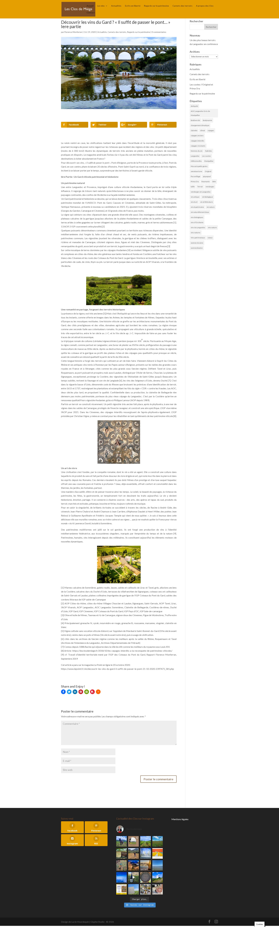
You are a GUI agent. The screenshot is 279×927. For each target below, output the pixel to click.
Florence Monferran (73, 32)
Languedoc (195, 156)
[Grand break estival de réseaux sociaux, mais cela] (145, 877)
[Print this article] (86, 691)
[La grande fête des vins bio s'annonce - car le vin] (157, 889)
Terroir (200, 186)
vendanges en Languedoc (201, 192)
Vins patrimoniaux (198, 238)
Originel (208, 171)
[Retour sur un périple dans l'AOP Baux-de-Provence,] (133, 841)
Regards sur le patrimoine (156, 6)
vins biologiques (197, 217)
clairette (194, 130)
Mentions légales (179, 819)
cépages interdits (197, 141)
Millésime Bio (196, 161)
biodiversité (195, 120)
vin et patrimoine (197, 207)
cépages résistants (198, 146)
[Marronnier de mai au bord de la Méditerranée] (157, 841)
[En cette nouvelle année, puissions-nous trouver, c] (157, 853)
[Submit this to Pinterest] (80, 691)
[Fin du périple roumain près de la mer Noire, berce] (157, 865)
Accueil (90, 6)
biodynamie (207, 120)
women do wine (197, 243)
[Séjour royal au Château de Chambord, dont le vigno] (133, 877)
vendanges (210, 186)
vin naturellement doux (200, 212)
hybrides (208, 151)
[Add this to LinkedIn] (75, 691)
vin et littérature (206, 202)
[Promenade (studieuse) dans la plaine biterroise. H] (157, 877)
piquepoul (207, 176)
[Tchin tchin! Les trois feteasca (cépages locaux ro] (145, 865)
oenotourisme (196, 171)
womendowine (197, 248)
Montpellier (208, 161)
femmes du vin (196, 151)
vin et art (194, 202)
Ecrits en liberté (132, 6)
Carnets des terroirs (182, 6)
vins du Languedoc (198, 227)
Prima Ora (195, 181)
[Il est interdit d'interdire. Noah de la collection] (121, 865)
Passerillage (195, 176)
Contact (91, 13)
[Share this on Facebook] (63, 691)
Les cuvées (206, 156)
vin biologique (207, 197)
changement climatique (200, 125)
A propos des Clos (204, 6)
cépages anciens (197, 135)
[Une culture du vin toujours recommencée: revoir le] (145, 853)
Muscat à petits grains (199, 166)
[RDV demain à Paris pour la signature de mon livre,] (121, 889)
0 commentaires (159, 32)
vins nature (212, 227)
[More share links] (98, 691)
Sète (214, 181)
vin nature (210, 207)
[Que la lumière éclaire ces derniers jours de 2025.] (133, 865)
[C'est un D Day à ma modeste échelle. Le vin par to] (133, 889)
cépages (211, 130)
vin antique (195, 197)
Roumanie (206, 181)
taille (193, 186)
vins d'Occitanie (197, 222)
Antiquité (194, 106)
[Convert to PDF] (92, 691)
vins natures (195, 232)
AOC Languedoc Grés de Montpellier (200, 113)
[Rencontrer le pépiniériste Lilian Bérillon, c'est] (121, 853)
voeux (210, 238)
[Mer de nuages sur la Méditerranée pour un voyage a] (121, 877)
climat (202, 130)
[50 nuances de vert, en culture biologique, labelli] (145, 841)
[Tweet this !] (69, 691)
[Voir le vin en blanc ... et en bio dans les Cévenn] (145, 889)
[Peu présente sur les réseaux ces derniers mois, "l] (133, 853)
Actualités (116, 6)
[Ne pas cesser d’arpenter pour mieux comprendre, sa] (121, 841)
